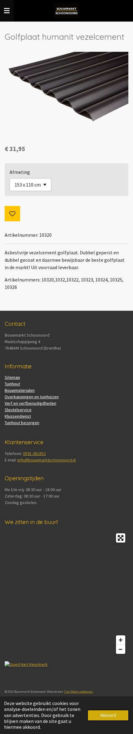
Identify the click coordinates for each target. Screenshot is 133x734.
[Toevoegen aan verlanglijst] (12, 213)
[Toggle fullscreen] (120, 538)
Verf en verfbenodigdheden (30, 403)
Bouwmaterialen (20, 390)
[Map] (66, 593)
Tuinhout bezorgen (22, 422)
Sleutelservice (18, 409)
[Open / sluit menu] (7, 11)
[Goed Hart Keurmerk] (26, 664)
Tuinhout (12, 384)
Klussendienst (18, 416)
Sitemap (12, 377)
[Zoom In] (120, 640)
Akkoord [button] (108, 715)
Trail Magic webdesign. (78, 692)
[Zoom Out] (120, 649)
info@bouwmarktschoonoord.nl (46, 460)
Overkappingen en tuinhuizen (32, 397)
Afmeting (20, 172)
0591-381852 (34, 453)
